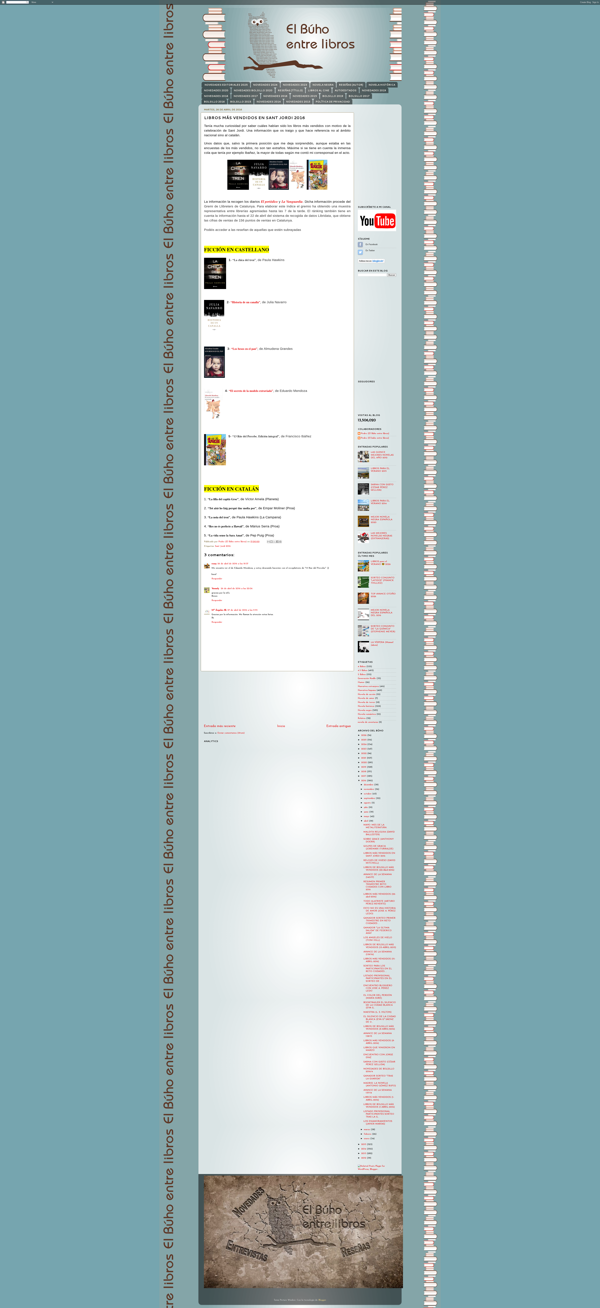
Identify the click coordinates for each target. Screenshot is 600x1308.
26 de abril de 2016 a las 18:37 (233, 564)
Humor (361, 682)
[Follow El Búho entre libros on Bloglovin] (371, 263)
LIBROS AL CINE (318, 90)
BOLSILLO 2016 (214, 101)
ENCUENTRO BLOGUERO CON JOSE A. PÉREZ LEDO (377, 988)
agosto (368, 803)
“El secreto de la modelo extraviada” (251, 391)
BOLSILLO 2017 (359, 96)
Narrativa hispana (367, 690)
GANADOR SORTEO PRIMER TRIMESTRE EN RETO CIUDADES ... (379, 921)
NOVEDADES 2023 (295, 84)
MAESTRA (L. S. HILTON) (377, 1012)
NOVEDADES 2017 (246, 96)
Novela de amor (366, 698)
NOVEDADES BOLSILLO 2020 (253, 90)
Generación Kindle (367, 678)
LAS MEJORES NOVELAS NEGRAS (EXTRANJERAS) (381, 536)
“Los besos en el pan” (244, 349)
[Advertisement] (277, 697)
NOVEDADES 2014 (269, 101)
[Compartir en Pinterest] (280, 541)
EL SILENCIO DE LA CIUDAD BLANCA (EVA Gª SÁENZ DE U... (379, 1019)
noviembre (369, 789)
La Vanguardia (292, 201)
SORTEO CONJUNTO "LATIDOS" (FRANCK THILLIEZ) (382, 580)
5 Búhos (362, 674)
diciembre (369, 785)
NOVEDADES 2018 (216, 96)
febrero (368, 1134)
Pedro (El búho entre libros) (375, 438)
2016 (364, 781)
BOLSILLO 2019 (332, 96)
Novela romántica (367, 714)
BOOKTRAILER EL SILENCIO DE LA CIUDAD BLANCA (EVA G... (379, 1005)
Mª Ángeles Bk (219, 610)
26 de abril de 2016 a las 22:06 (236, 588)
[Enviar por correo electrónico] (268, 541)
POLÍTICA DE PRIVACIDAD (333, 101)
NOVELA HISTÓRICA (382, 84)
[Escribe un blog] (271, 541)
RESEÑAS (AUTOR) (351, 84)
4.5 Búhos (362, 670)
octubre (368, 794)
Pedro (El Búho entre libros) (375, 433)
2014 (364, 1149)
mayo (367, 816)
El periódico (269, 201)
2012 (364, 1158)
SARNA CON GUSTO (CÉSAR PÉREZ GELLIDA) (382, 487)
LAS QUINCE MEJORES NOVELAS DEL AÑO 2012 (382, 455)
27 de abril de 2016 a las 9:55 (243, 610)
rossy (214, 564)
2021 (364, 758)
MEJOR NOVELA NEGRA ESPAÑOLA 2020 (381, 520)
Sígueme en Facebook (360, 244)
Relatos (361, 718)
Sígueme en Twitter (360, 252)
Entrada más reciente (220, 726)
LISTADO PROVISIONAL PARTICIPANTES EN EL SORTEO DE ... (377, 978)
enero (367, 1138)
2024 (364, 744)
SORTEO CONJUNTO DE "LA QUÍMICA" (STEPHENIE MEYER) (383, 629)
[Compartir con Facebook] (277, 541)
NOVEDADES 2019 (374, 90)
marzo (367, 1129)
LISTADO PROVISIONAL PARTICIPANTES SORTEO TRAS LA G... (378, 1114)
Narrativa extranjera (368, 686)
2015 (364, 1144)
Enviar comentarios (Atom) (231, 733)
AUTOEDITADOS (345, 90)
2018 (364, 771)
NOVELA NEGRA (322, 84)
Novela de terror (366, 702)
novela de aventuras (368, 722)
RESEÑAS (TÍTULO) (290, 90)
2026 (364, 735)
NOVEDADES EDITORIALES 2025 (226, 84)
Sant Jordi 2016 (223, 546)
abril (366, 821)
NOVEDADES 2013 (298, 101)
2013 (364, 1153)
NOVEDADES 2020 (216, 90)
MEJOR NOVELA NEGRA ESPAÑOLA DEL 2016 (381, 613)
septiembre (370, 798)
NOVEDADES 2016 (275, 96)
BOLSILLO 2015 (240, 101)
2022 (364, 753)
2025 (364, 740)
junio (366, 812)
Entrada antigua (338, 726)
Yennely (216, 588)
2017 (364, 776)
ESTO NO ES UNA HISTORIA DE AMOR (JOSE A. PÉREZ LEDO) (379, 911)
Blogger (322, 1300)
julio (366, 807)
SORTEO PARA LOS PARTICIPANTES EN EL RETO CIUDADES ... (377, 969)
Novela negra (365, 710)
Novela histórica (366, 706)
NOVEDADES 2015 (305, 96)
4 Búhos (362, 666)
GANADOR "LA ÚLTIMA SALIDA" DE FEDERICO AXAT (377, 930)
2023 (364, 749)
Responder (217, 579)
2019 (364, 767)
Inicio (281, 726)
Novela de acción (366, 694)
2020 (364, 762)
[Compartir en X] (274, 541)
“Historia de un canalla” (245, 302)
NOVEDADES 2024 (265, 84)
